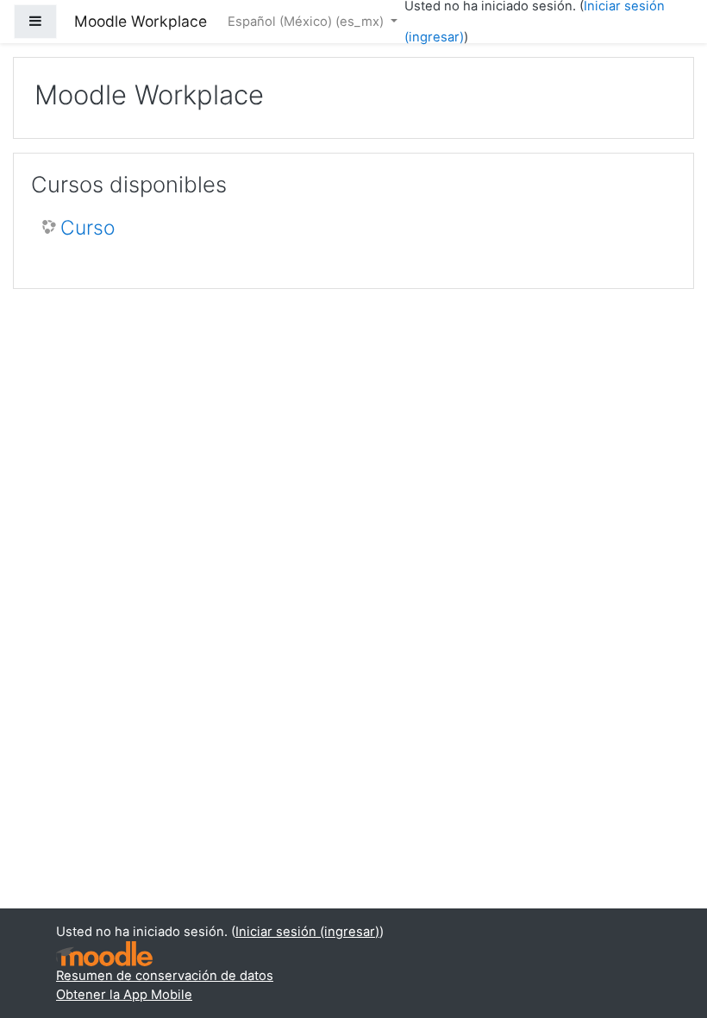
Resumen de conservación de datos (164, 975)
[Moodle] (104, 953)
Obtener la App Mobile (124, 994)
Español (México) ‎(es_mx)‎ (307, 21)
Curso (88, 228)
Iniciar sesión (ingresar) (307, 931)
